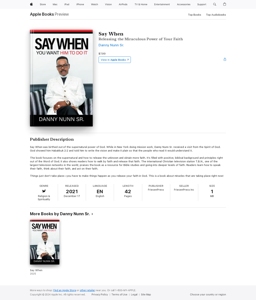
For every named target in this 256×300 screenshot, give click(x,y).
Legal (134, 294)
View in (113, 59)
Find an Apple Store (64, 290)
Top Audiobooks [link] (216, 14)
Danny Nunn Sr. (111, 45)
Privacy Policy (100, 294)
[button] (215, 4)
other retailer (87, 290)
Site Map (146, 294)
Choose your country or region (208, 294)
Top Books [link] (194, 14)
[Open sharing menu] (225, 60)
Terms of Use (119, 294)
